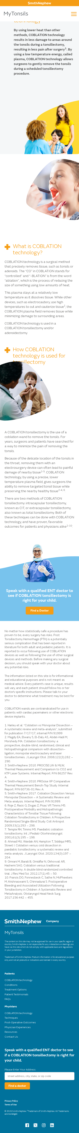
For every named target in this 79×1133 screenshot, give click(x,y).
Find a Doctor (39, 610)
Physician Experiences (18, 1027)
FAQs (8, 999)
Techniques (11, 1017)
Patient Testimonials (16, 994)
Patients (10, 973)
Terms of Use (11, 1104)
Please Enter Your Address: (20, 1069)
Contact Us (11, 1036)
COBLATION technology (18, 980)
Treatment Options (16, 989)
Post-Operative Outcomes (20, 1022)
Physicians (11, 1006)
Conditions (11, 985)
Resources (11, 1031)
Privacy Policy (11, 1101)
